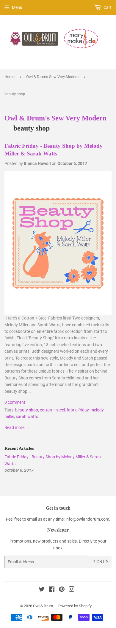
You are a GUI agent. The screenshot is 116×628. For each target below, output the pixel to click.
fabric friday (78, 410)
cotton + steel (52, 410)
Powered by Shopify (75, 606)
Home (9, 76)
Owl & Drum (43, 606)
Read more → (16, 427)
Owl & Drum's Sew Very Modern (52, 76)
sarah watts (27, 416)
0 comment (14, 402)
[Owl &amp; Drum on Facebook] (51, 590)
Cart (107, 7)
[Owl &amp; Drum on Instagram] (72, 590)
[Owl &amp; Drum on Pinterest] (62, 590)
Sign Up (100, 562)
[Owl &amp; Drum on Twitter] (42, 590)
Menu (17, 7)
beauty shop (26, 410)
